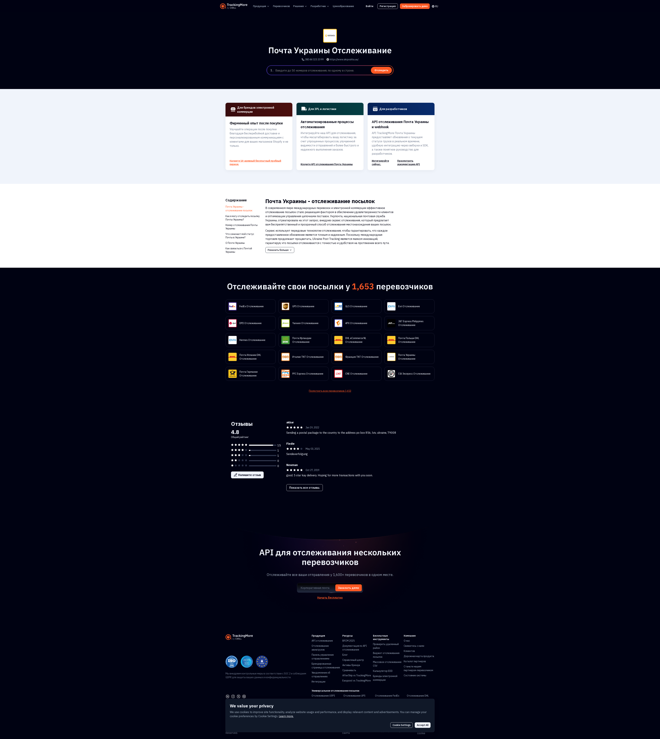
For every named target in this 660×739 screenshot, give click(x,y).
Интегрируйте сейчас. (380, 162)
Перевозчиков (281, 6)
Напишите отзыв (249, 475)
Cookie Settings (401, 725)
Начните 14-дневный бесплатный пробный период (255, 162)
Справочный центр (353, 660)
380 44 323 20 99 (314, 59)
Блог (345, 654)
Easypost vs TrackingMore (356, 680)
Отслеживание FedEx (387, 695)
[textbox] (333, 70)
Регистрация (388, 6)
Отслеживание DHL (418, 695)
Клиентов (409, 651)
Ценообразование (343, 6)
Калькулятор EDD (383, 671)
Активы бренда (351, 665)
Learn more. (286, 716)
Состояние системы (415, 675)
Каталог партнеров (415, 661)
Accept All (422, 725)
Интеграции (318, 681)
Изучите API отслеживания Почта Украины (327, 164)
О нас (407, 640)
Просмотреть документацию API (408, 162)
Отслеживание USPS (323, 695)
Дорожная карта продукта (419, 656)
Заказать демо (348, 588)
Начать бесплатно (330, 597)
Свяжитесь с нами (414, 645)
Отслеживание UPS (354, 695)
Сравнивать (349, 670)
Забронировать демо (415, 6)
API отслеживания (322, 640)
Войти (369, 6)
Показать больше (278, 250)
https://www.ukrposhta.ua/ (344, 59)
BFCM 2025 (348, 640)
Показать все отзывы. (304, 487)
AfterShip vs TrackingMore (356, 675)
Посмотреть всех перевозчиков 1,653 (330, 390)
